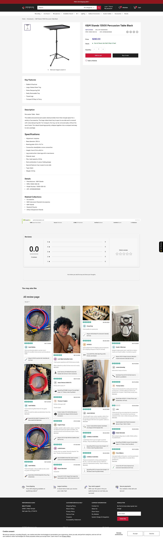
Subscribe (123, 519)
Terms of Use (70, 514)
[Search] (99, 7)
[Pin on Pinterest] (130, 32)
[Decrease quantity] (94, 49)
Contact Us (95, 506)
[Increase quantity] (103, 49)
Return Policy (70, 509)
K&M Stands (89, 29)
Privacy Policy (66, 536)
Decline (151, 533)
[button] (135, 8)
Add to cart (98, 55)
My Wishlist (95, 514)
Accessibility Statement (73, 520)
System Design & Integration (100, 517)
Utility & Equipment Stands (35, 209)
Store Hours (95, 511)
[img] (34, 254)
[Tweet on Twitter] (134, 32)
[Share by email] (137, 32)
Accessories (30, 199)
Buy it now (125, 55)
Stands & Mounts (32, 207)
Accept (135, 533)
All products (30, 19)
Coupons (69, 517)
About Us (94, 509)
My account (108, 8)
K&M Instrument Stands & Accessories (38, 202)
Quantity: (88, 50)
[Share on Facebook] (127, 32)
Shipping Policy (71, 506)
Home (23, 19)
